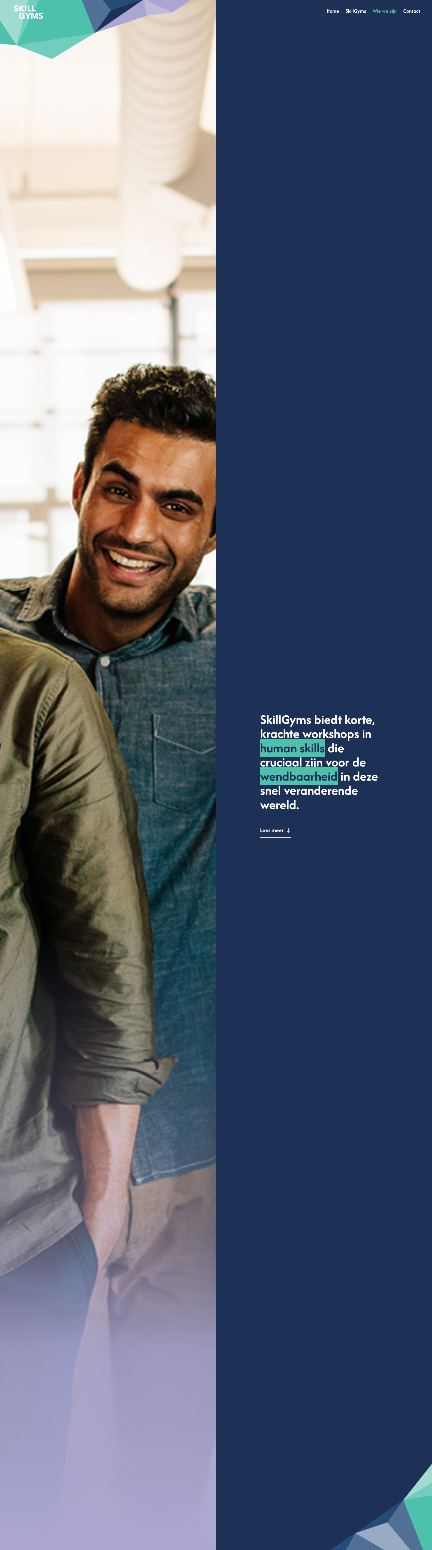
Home (333, 11)
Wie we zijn (385, 11)
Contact (411, 11)
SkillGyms (356, 11)
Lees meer (272, 830)
